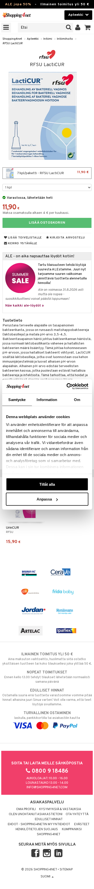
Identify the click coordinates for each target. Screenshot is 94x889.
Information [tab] (47, 399)
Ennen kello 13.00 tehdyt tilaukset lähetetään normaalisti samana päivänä (47, 677)
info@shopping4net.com (47, 787)
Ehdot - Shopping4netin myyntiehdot (39, 824)
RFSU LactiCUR (13, 43)
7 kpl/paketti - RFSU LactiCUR (53, 172)
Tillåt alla (47, 484)
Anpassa (44, 499)
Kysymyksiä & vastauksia (60, 809)
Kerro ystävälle (22, 243)
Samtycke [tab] (17, 399)
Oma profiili (26, 809)
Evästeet (81, 824)
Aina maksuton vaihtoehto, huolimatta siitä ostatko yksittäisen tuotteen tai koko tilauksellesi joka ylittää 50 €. (47, 659)
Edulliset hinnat (49, 819)
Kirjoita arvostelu (67, 238)
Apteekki (33, 39)
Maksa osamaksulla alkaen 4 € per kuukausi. (36, 213)
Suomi (46, 877)
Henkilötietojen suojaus (37, 829)
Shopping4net (12, 39)
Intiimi (47, 39)
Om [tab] (77, 399)
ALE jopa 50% (18, 4)
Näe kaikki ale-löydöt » (24, 306)
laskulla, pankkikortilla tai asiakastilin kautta (47, 715)
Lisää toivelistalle (24, 238)
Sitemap (66, 870)
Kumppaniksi (72, 829)
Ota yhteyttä (77, 814)
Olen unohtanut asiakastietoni (35, 814)
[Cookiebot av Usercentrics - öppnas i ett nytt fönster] (67, 386)
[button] (87, 27)
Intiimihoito (65, 39)
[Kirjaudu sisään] (77, 27)
